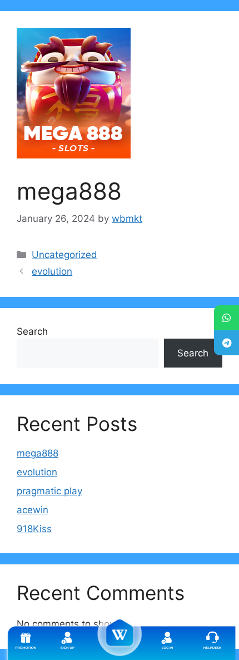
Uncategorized (64, 254)
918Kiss (34, 528)
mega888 (37, 453)
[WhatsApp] (226, 317)
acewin (32, 509)
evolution (52, 271)
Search (32, 331)
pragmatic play (49, 491)
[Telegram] (226, 342)
